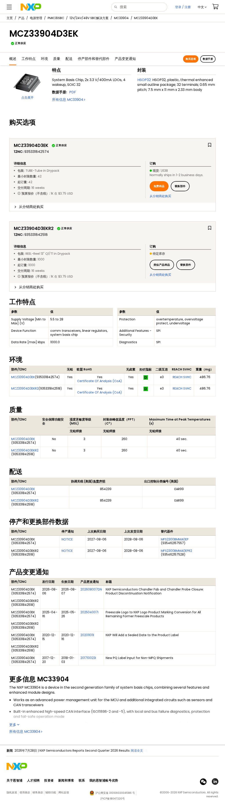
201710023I (88, 658)
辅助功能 (50, 792)
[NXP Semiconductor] (31, 7)
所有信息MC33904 (67, 99)
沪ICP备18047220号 (112, 798)
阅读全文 (142, 750)
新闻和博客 (66, 780)
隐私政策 (12, 792)
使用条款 (25, 792)
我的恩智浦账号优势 (103, 780)
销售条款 (38, 792)
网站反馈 (63, 792)
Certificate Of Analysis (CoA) (99, 381)
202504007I (89, 612)
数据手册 (208, 59)
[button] (202, 7)
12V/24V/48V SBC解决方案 (89, 18)
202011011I (87, 635)
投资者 (49, 780)
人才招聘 (33, 780)
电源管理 (36, 18)
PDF (72, 92)
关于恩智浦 (15, 780)
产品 (21, 18)
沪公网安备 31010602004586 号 (115, 793)
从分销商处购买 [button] (31, 206)
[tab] (112, 207)
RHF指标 (146, 369)
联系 (82, 780)
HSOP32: (144, 79)
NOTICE (67, 539)
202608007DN (91, 589)
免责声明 (99, 481)
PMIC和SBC (56, 18)
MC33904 (121, 18)
